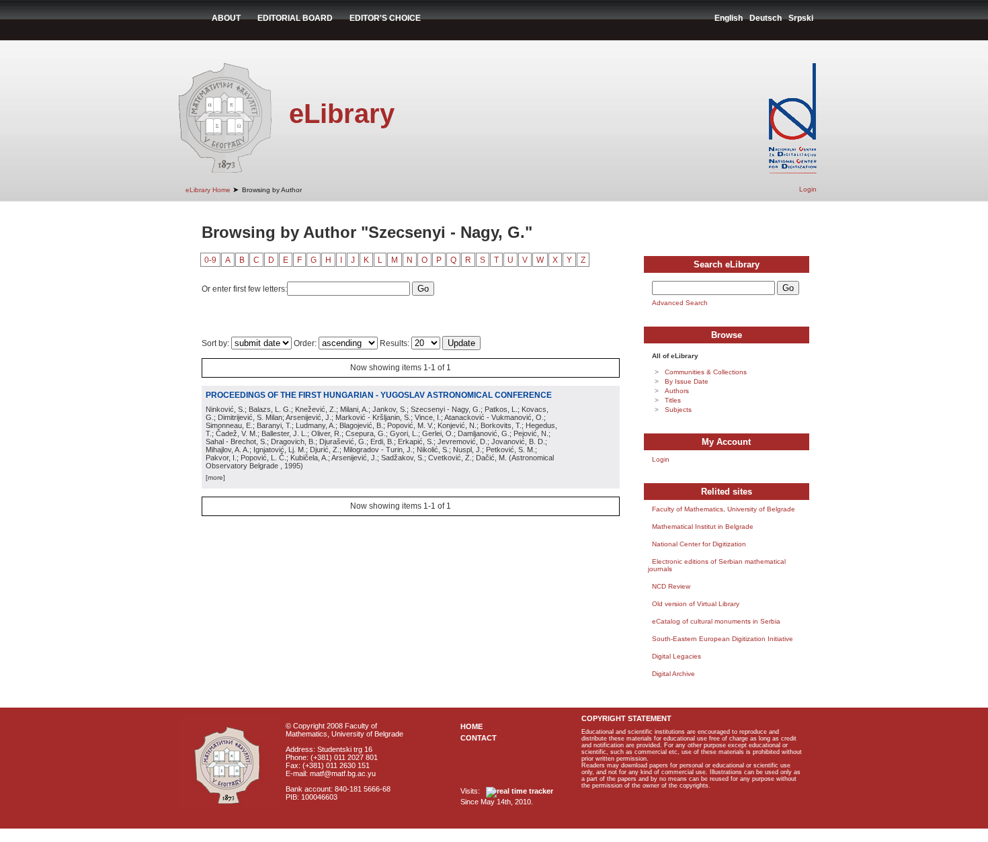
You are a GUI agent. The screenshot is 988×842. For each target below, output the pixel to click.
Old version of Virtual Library (695, 603)
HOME (471, 726)
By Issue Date (686, 381)
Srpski (800, 18)
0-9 (210, 260)
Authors (677, 390)
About (226, 18)
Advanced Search (680, 302)
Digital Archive (673, 673)
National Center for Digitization (699, 544)
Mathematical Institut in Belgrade (702, 526)
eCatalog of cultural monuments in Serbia (716, 621)
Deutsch (765, 18)
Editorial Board (295, 18)
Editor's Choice (385, 18)
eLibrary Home (208, 190)
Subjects (678, 409)
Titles (673, 400)
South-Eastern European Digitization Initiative (722, 638)
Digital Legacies (676, 656)
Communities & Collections (706, 372)
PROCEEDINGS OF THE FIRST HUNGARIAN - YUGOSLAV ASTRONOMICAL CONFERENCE (379, 395)
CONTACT (478, 738)
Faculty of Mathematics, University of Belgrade (723, 509)
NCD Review (671, 586)
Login (808, 189)
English (728, 18)
